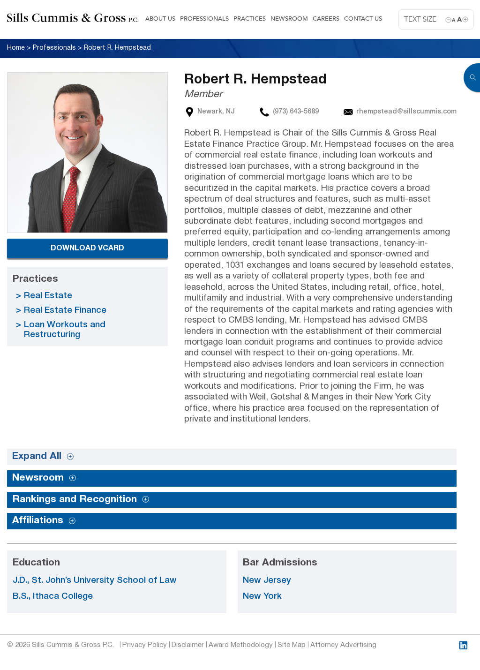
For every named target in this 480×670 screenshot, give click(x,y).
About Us (160, 19)
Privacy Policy (144, 645)
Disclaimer (188, 645)
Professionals (204, 19)
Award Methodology (241, 645)
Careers (326, 19)
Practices (249, 19)
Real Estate (48, 296)
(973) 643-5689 (296, 112)
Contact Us (363, 19)
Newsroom (289, 19)
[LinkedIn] (463, 645)
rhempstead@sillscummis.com (406, 112)
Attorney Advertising (343, 645)
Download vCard (87, 248)
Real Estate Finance (65, 311)
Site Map (292, 645)
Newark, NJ (216, 112)
